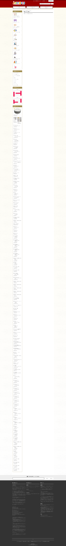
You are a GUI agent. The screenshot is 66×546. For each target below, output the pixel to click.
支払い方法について (21, 541)
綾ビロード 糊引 (16, 175)
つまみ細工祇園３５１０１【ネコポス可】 (16, 434)
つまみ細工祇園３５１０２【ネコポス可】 (16, 236)
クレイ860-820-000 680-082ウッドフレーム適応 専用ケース (18, 422)
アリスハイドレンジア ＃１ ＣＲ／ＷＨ (17, 203)
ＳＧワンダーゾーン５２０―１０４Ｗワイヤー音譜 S (16, 147)
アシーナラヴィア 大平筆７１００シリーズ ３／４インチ (17, 136)
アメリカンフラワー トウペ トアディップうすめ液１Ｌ (18, 302)
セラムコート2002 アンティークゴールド (17, 311)
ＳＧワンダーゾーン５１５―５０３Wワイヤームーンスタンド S (17, 151)
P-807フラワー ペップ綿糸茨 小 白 (16, 326)
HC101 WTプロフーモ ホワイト (17, 165)
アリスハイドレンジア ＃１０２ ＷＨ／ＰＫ (17, 154)
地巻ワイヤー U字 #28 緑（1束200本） (17, 217)
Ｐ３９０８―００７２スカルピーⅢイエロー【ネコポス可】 (17, 381)
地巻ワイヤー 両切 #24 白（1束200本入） (18, 281)
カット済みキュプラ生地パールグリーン (17, 465)
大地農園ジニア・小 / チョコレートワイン (18, 366)
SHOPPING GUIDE (32, 7)
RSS (47, 541)
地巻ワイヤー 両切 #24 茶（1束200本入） (18, 220)
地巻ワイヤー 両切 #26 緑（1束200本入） (18, 291)
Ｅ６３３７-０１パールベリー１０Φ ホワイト (17, 125)
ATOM (48, 541)
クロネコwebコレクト (28, 490)
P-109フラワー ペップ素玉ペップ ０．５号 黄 (17, 322)
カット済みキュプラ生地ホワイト (17, 459)
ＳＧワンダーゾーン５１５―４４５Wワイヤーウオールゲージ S (17, 169)
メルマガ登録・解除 (44, 541)
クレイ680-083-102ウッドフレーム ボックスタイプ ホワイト (18, 418)
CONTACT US (46, 7)
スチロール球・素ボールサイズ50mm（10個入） (17, 298)
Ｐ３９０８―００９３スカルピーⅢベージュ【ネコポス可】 (17, 385)
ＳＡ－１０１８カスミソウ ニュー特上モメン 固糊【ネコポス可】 (18, 359)
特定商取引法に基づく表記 (33, 541)
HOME (19, 7)
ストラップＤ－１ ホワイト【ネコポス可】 (16, 214)
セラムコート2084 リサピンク (16, 189)
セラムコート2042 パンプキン (16, 318)
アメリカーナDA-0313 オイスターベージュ (16, 427)
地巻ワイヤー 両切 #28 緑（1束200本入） (18, 294)
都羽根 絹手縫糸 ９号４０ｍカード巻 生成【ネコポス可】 (18, 349)
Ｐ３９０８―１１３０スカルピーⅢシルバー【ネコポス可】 (17, 400)
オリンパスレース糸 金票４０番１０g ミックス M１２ (17, 329)
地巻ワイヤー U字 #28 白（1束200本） (17, 178)
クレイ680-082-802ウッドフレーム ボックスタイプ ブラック (18, 413)
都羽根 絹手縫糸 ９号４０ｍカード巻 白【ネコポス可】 (18, 342)
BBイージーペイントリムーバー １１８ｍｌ (18, 332)
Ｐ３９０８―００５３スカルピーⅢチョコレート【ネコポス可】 (17, 393)
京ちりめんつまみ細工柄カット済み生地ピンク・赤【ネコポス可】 (18, 443)
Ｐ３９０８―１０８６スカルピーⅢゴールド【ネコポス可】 (17, 396)
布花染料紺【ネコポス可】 (16, 455)
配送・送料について (25, 541)
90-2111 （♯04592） (17, 274)
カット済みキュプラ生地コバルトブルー (17, 267)
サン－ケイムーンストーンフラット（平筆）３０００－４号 (16, 186)
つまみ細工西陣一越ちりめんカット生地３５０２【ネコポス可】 (17, 245)
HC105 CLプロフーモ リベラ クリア (17, 132)
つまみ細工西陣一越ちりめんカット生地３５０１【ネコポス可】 (17, 241)
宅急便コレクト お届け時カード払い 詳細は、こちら (32, 487)
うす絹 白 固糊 (16, 308)
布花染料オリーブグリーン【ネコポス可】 (16, 431)
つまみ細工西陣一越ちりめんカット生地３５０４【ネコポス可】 (17, 250)
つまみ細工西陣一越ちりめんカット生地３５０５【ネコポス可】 (17, 254)
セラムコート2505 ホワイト (15, 121)
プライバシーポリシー (39, 541)
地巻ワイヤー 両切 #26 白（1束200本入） (18, 288)
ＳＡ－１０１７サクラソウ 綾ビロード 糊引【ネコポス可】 (18, 356)
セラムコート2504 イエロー (16, 230)
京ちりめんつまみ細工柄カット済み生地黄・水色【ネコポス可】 (18, 447)
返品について (29, 541)
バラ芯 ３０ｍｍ (16, 335)
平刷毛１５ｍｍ (19, 122)
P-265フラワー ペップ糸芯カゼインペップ (16, 193)
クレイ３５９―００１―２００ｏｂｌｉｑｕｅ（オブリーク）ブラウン (17, 209)
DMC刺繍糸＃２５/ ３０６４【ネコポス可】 (18, 372)
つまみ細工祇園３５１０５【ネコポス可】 (16, 438)
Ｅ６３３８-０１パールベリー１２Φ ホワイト (17, 158)
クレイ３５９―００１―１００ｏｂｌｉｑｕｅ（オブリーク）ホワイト (17, 376)
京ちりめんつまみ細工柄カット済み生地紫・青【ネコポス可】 (18, 259)
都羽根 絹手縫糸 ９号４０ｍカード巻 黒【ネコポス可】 (18, 345)
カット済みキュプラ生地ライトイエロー (17, 462)
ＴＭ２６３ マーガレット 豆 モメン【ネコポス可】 (18, 197)
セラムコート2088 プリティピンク (17, 226)
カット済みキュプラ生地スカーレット (17, 270)
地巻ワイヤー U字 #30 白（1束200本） (17, 181)
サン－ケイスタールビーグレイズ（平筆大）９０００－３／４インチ (17, 140)
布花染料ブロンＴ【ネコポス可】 (16, 263)
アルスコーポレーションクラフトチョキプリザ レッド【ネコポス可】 (18, 278)
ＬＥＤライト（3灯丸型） (16, 114)
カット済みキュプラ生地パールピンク (17, 469)
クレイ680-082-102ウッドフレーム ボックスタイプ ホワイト (18, 409)
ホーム (17, 541)
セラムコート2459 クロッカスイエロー (17, 128)
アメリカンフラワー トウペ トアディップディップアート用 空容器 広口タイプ (18, 162)
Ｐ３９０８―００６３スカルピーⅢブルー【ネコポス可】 (17, 404)
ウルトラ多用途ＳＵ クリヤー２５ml (16, 273)
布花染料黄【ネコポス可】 (16, 452)
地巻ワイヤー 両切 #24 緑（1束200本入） (18, 284)
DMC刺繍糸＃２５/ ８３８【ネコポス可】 (17, 369)
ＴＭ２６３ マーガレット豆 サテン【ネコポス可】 (17, 338)
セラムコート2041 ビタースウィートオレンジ (18, 314)
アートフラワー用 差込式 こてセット (18, 305)
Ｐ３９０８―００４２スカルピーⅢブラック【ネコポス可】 (17, 389)
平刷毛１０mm (16, 143)
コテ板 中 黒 (17, 352)
